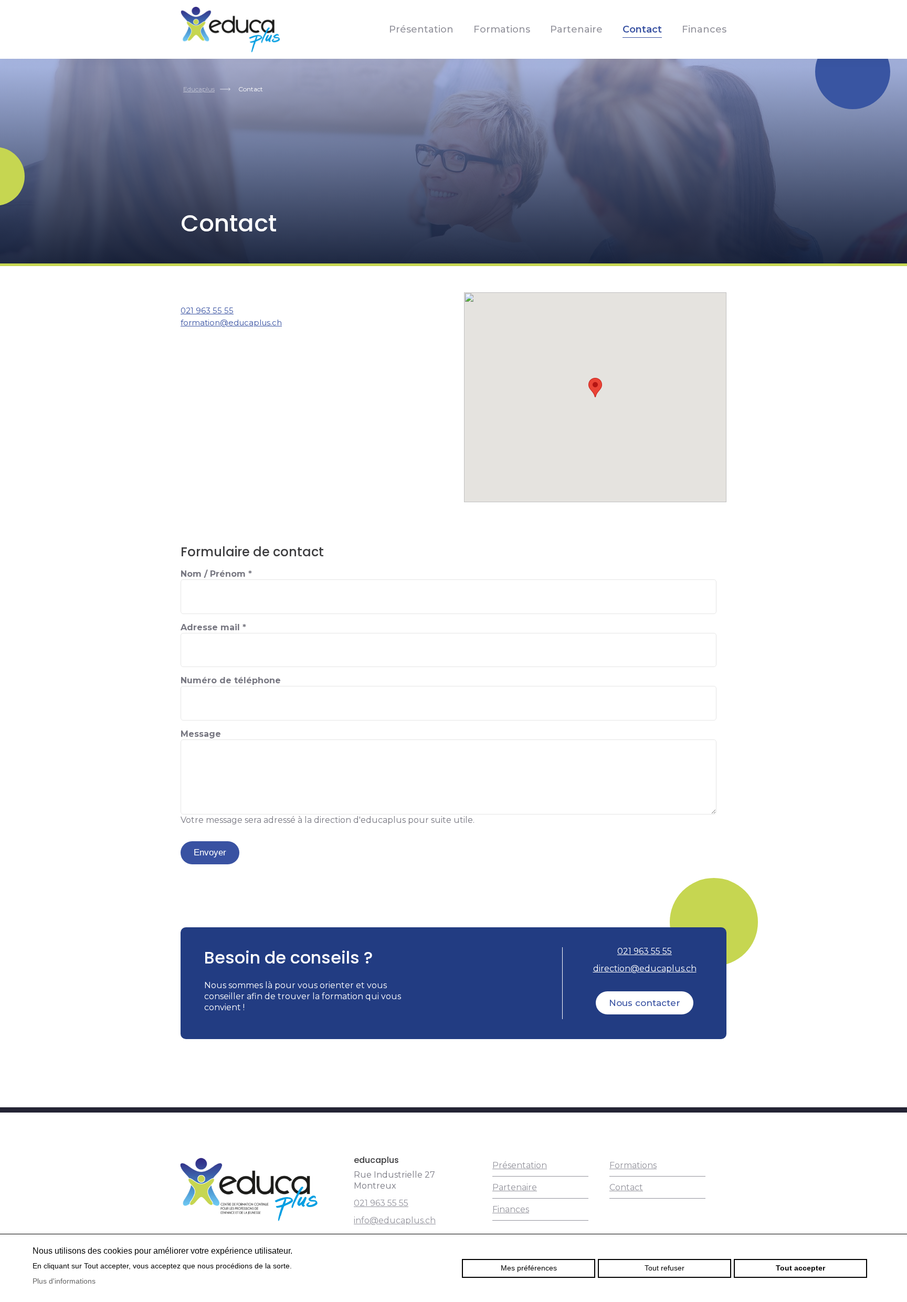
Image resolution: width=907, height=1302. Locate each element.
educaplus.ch (230, 29)
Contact (642, 29)
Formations (501, 29)
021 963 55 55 (207, 310)
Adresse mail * (213, 627)
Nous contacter (644, 1003)
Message (201, 734)
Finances (704, 29)
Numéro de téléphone (231, 680)
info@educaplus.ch (395, 1220)
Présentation (421, 29)
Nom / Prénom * (216, 574)
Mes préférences (529, 1268)
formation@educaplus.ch (231, 322)
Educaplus (199, 89)
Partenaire (576, 29)
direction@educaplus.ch (645, 968)
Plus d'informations (64, 1281)
